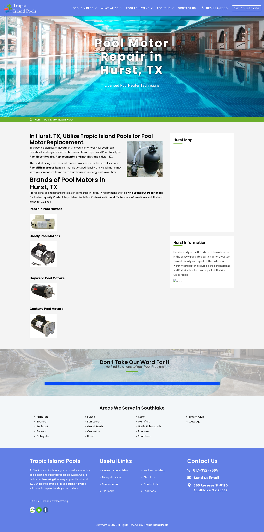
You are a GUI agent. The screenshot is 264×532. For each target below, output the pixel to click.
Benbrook (42, 426)
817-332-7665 (217, 8)
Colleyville (43, 436)
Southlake (144, 436)
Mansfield (144, 421)
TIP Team (108, 491)
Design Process (111, 477)
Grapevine (93, 431)
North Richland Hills (149, 426)
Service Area (110, 484)
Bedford (42, 421)
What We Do (110, 8)
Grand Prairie (95, 426)
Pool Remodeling (154, 470)
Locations (150, 491)
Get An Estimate (246, 8)
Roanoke (143, 431)
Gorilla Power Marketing (54, 501)
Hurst (38, 119)
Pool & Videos (83, 8)
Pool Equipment (137, 8)
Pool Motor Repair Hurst (58, 119)
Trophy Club (196, 417)
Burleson (42, 431)
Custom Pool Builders (115, 470)
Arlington (42, 417)
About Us (163, 8)
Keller (141, 417)
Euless (91, 417)
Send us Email (206, 477)
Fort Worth (94, 421)
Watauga (194, 421)
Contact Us (187, 8)
